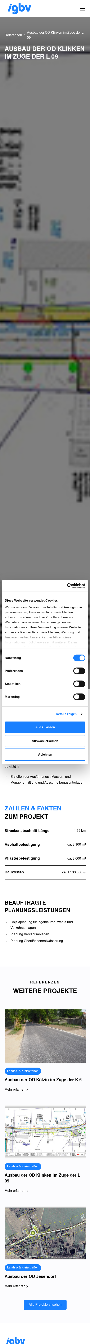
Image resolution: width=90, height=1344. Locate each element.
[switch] (79, 671)
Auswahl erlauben (45, 741)
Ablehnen (45, 754)
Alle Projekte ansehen (45, 1305)
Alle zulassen (45, 727)
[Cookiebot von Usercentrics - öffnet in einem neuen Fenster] (67, 586)
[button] (81, 9)
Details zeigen (66, 714)
